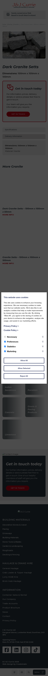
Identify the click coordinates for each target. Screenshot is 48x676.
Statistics (11, 347)
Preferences (12, 342)
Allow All (24, 360)
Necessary (12, 337)
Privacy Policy (11, 326)
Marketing (11, 351)
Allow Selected (24, 368)
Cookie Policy (11, 330)
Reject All (24, 376)
